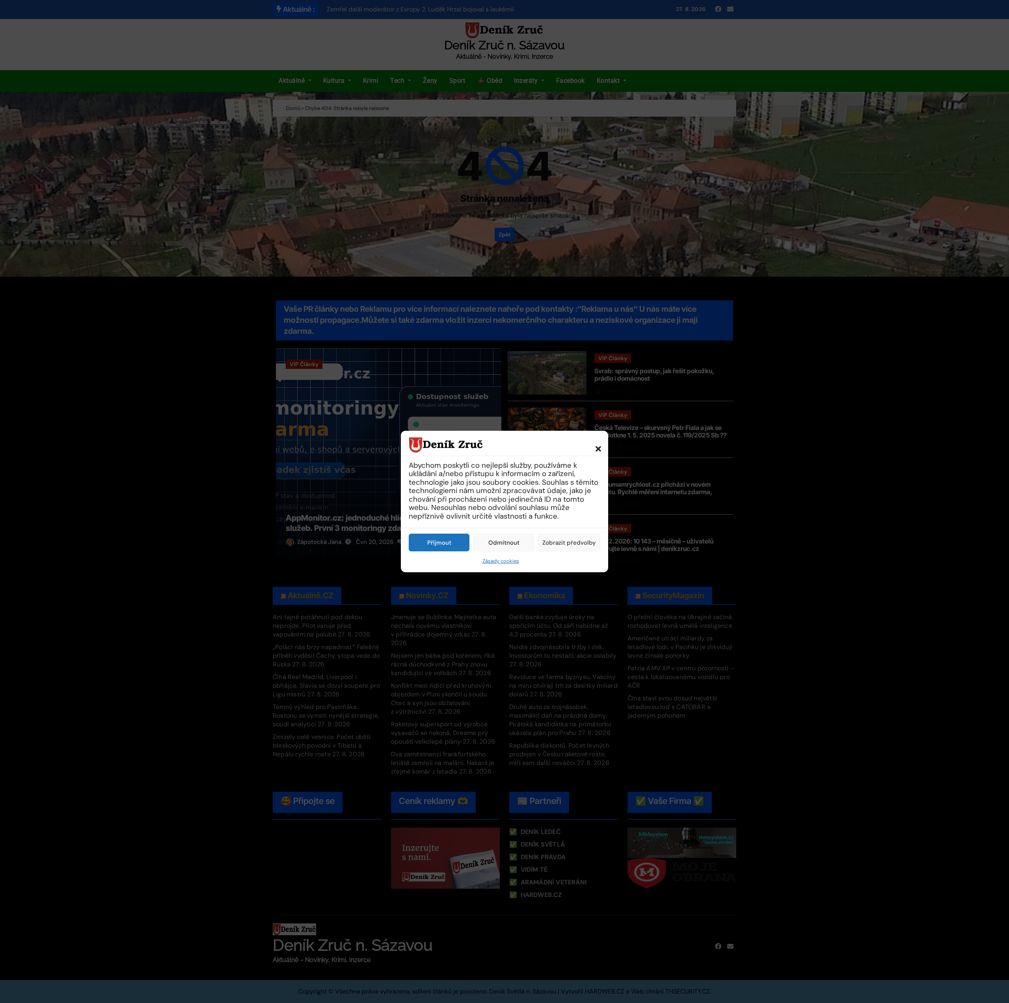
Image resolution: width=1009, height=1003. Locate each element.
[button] (594, 444)
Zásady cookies (500, 561)
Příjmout (439, 543)
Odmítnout (503, 543)
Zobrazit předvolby (569, 543)
